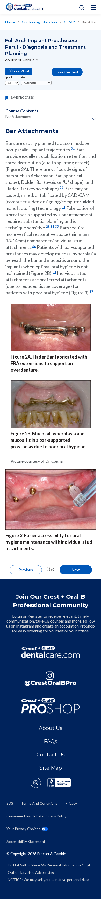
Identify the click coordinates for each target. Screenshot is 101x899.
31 (73, 148)
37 (91, 291)
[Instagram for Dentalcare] (50, 679)
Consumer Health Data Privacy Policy (36, 816)
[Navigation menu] (93, 7)
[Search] (80, 7)
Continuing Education (39, 22)
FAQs (50, 741)
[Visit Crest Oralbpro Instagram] (39, 783)
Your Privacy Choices (23, 828)
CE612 (69, 22)
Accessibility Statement (25, 841)
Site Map (50, 768)
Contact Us (51, 755)
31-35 (55, 226)
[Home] (24, 7)
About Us (50, 728)
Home (10, 22)
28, (48, 226)
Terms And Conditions (39, 803)
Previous (26, 569)
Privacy (71, 803)
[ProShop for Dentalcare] (50, 705)
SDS (9, 803)
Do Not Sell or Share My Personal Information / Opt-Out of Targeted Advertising (50, 869)
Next (76, 569)
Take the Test (67, 72)
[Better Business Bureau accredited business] (59, 783)
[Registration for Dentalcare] (50, 651)
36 (34, 246)
